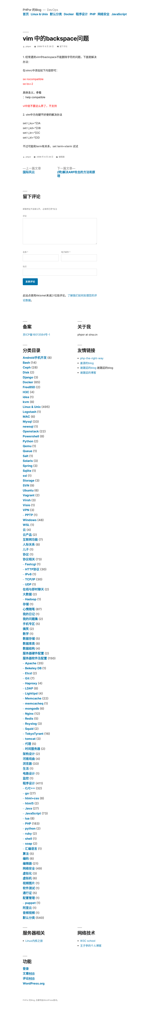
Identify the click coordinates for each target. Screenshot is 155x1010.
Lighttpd (31, 693)
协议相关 (29, 559)
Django (28, 377)
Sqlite (27, 471)
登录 (26, 969)
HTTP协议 (32, 569)
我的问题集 (30, 619)
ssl (25, 475)
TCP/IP (30, 579)
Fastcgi (30, 564)
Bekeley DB (33, 668)
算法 (26, 854)
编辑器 (62, 157)
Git (27, 678)
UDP (28, 584)
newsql (28, 426)
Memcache (33, 698)
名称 (25, 252)
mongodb (32, 708)
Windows (30, 520)
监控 (26, 778)
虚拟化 (27, 873)
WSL (26, 525)
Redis (29, 718)
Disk (26, 372)
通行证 (27, 893)
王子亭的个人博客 (90, 945)
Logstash (29, 412)
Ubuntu (28, 490)
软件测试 (29, 888)
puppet (30, 903)
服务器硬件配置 (33, 653)
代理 (28, 744)
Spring (27, 466)
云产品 (27, 535)
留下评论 (63, 46)
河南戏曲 (29, 759)
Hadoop (30, 599)
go (27, 793)
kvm (26, 402)
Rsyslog (31, 723)
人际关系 (29, 544)
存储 (26, 604)
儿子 (26, 549)
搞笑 (26, 629)
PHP (93, 14)
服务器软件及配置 (35, 658)
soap (28, 843)
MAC (26, 416)
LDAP (29, 688)
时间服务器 (32, 749)
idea (26, 397)
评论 (25, 216)
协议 (26, 554)
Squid (29, 729)
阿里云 (27, 908)
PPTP (29, 515)
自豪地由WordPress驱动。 (47, 1000)
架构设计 (29, 754)
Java (28, 808)
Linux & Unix (39, 14)
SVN (26, 485)
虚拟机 (27, 878)
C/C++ (30, 788)
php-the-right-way (91, 358)
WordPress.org (34, 983)
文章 (29, 973)
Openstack (31, 431)
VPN (26, 510)
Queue (27, 451)
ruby (28, 833)
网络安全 (103, 14)
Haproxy (31, 683)
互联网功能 (30, 539)
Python (28, 441)
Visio (26, 505)
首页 (26, 14)
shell (28, 838)
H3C (26, 392)
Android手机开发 (35, 357)
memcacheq (34, 703)
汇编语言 (31, 848)
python (30, 828)
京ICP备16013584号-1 (36, 334)
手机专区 (29, 624)
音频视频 (29, 913)
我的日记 (29, 614)
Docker (69, 14)
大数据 (27, 594)
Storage (28, 480)
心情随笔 (29, 609)
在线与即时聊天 (33, 589)
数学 (26, 634)
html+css (32, 798)
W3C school (87, 940)
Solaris (28, 461)
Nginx (29, 713)
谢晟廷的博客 (88, 372)
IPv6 (28, 574)
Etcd (28, 673)
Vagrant (29, 495)
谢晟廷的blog (88, 367)
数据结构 (29, 648)
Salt (25, 456)
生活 (26, 768)
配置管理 (29, 898)
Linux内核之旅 (34, 940)
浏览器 (27, 763)
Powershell (31, 436)
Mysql (27, 421)
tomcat (30, 739)
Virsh (27, 500)
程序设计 (82, 14)
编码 (26, 858)
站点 (25, 266)
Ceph (27, 367)
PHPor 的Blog (32, 10)
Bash (26, 362)
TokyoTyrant (34, 733)
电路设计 (29, 773)
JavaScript (119, 14)
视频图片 (29, 883)
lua (27, 818)
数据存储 (29, 638)
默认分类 (56, 14)
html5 (29, 803)
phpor (28, 46)
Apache (30, 663)
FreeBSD (29, 387)
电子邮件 (65, 252)
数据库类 (29, 643)
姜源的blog (87, 363)
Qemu (27, 446)
